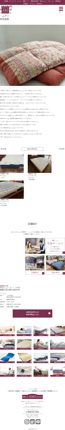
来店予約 (39, 3)
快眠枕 (6, 1)
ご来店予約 (11, 391)
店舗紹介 (25, 3)
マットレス (13, 1)
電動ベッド (26, 1)
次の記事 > (62, 149)
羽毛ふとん (43, 1)
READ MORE (7, 335)
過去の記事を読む (32, 149)
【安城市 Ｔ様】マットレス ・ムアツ (4, 175)
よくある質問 (42, 391)
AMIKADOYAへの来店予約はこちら (32, 313)
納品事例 (34, 391)
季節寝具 (58, 1)
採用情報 (49, 391)
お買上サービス (26, 391)
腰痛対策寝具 (34, 1)
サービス (32, 3)
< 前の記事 (3, 149)
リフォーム (51, 1)
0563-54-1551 (10, 299)
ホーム (55, 391)
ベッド (19, 1)
